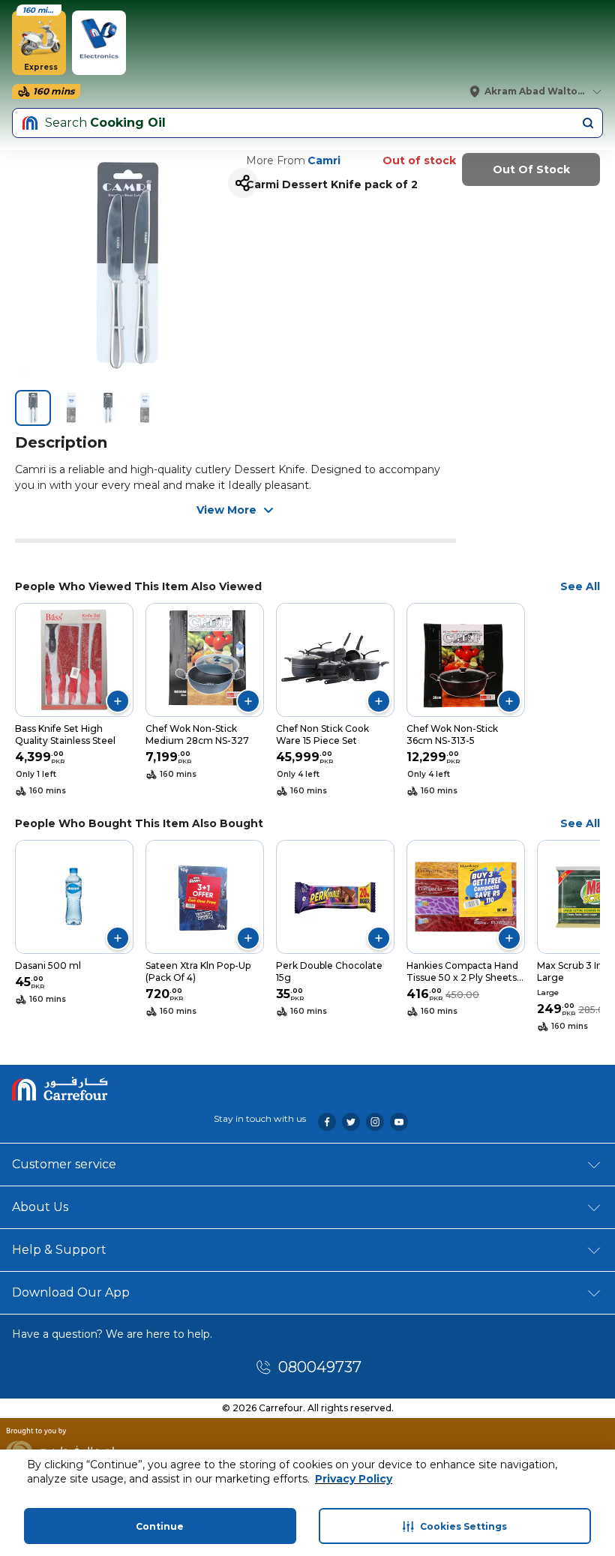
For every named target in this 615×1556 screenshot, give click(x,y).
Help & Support (59, 1250)
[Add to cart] (118, 701)
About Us (40, 1207)
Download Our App (71, 1292)
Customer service (64, 1164)
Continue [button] (160, 1526)
